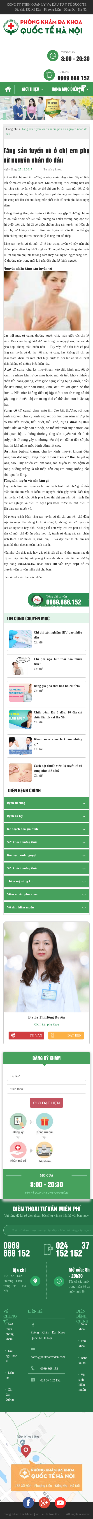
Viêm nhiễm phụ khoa (22, 894)
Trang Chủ (9, 89)
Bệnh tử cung (16, 803)
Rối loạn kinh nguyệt (21, 855)
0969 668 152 (74, 75)
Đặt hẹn (74, 1035)
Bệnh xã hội (15, 816)
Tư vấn (36, 1035)
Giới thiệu (30, 89)
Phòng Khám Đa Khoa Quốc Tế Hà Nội (48, 1335)
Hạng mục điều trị (68, 89)
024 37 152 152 (73, 1249)
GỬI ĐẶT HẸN (46, 1103)
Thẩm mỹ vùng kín (20, 881)
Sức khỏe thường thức (22, 842)
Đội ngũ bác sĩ (11, 1356)
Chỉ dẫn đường (10, 1394)
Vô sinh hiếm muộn (20, 907)
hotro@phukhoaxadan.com (48, 1357)
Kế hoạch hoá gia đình (22, 829)
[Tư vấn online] (44, 1502)
